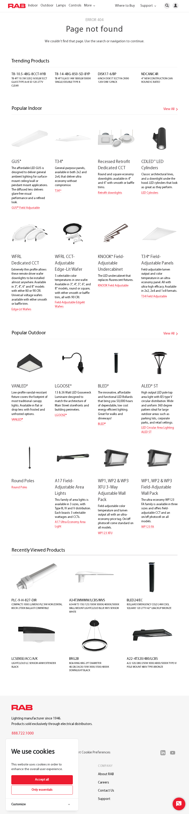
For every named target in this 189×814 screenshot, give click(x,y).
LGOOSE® (61, 415)
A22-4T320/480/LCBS (142, 659)
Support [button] (147, 6)
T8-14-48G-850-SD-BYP (72, 74)
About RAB (106, 774)
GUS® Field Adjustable (26, 207)
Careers (103, 782)
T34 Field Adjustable (154, 296)
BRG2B (74, 659)
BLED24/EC (135, 600)
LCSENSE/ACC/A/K (25, 659)
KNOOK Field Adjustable (113, 285)
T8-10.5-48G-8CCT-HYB (29, 74)
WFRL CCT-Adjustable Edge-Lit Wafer (68, 263)
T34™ (58, 190)
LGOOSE (63, 386)
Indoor (33, 5)
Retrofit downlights (110, 192)
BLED (103, 386)
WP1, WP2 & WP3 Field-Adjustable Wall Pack (156, 487)
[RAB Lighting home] (23, 708)
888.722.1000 (23, 733)
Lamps (61, 5)
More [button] (88, 5)
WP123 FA (147, 526)
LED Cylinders (149, 192)
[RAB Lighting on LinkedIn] (164, 752)
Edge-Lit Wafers (21, 309)
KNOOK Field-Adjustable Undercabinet (111, 263)
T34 (59, 162)
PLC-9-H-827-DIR (24, 600)
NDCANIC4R (149, 74)
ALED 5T (149, 386)
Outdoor (47, 5)
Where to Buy (125, 6)
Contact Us (106, 790)
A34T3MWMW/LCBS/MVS (87, 600)
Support (104, 799)
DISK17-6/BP (107, 74)
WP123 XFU (105, 533)
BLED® (102, 424)
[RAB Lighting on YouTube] (173, 752)
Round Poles (23, 481)
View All (169, 109)
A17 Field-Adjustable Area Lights (69, 487)
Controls (75, 5)
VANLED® (17, 419)
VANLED (20, 386)
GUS (16, 162)
